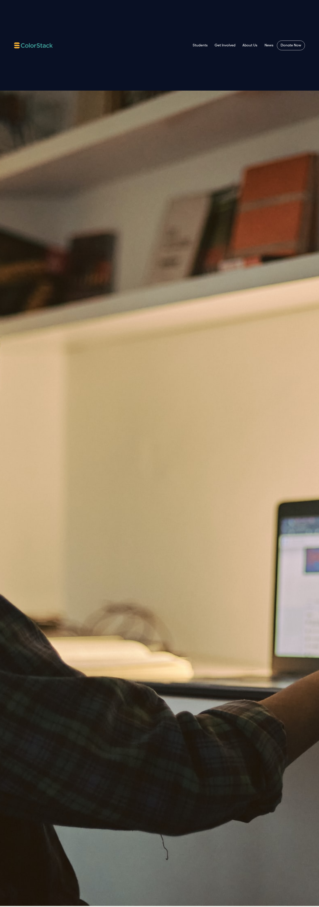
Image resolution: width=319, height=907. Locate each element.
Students (200, 45)
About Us (249, 45)
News (269, 45)
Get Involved (225, 45)
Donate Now (291, 45)
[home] (33, 45)
